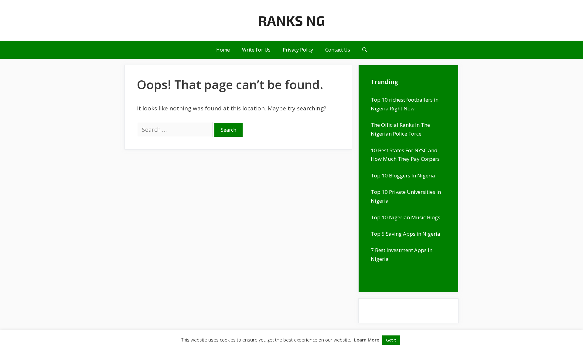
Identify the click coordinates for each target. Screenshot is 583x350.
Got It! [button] (391, 340)
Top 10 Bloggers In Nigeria (403, 175)
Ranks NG (291, 20)
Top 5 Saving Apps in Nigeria (405, 233)
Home (223, 49)
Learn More (366, 340)
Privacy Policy (298, 49)
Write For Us (256, 49)
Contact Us (337, 49)
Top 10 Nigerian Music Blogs (405, 217)
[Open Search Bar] (364, 50)
